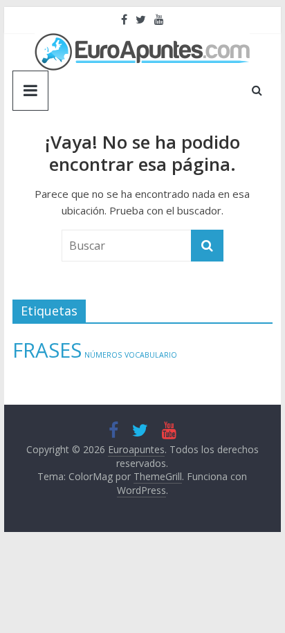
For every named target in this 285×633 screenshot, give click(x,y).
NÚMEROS (103, 355)
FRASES (47, 350)
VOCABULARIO (151, 355)
